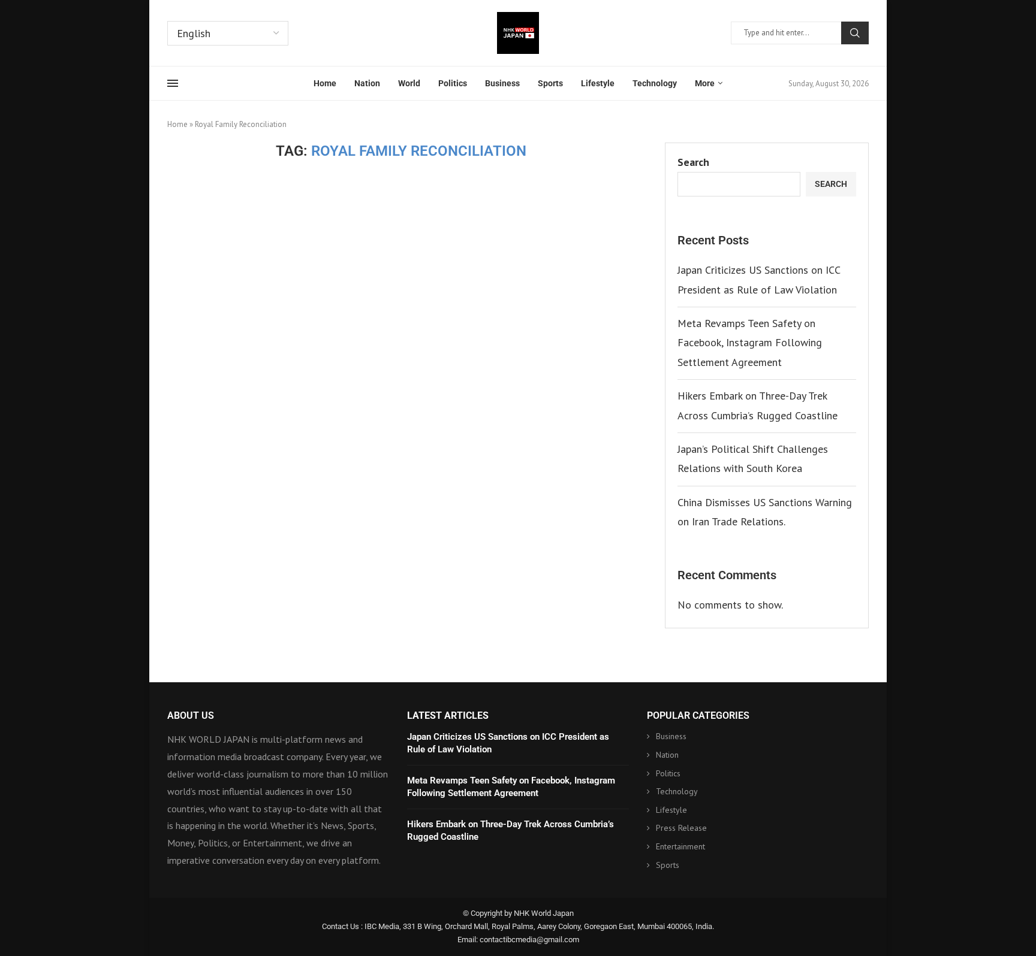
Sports (550, 83)
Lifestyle (598, 83)
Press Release (681, 827)
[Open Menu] (172, 83)
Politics (452, 83)
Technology (655, 83)
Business (502, 83)
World (409, 83)
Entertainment (680, 846)
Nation (367, 83)
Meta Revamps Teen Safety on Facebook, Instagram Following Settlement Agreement (749, 342)
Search (855, 33)
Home (325, 83)
